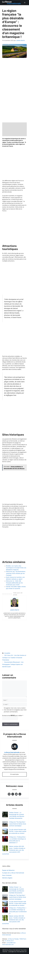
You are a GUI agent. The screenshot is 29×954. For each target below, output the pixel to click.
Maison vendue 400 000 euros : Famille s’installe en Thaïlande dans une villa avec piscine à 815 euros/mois (13, 850)
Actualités (7, 653)
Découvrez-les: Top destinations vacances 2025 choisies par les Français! (15, 573)
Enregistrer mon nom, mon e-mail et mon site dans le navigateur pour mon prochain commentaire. (15, 710)
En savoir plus (14, 774)
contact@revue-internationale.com (17, 951)
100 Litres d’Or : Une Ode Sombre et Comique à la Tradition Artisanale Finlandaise (14, 658)
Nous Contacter (7, 875)
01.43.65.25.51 (9, 941)
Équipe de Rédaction (8, 870)
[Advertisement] (14, 74)
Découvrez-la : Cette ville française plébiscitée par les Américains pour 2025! (14, 582)
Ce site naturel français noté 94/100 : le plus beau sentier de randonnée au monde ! (17, 831)
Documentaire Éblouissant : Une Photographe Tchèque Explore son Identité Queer (12, 664)
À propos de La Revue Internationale (13, 873)
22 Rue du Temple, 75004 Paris (17, 939)
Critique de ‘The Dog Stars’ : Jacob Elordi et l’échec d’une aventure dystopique (17, 823)
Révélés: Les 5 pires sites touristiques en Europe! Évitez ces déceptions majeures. (16, 567)
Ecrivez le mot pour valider (12, 715)
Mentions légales (7, 878)
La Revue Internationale (11, 752)
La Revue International (14, 950)
